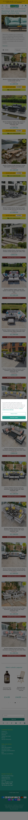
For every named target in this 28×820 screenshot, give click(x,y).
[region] (14, 410)
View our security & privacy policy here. (12, 409)
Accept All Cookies (14, 417)
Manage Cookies (14, 413)
